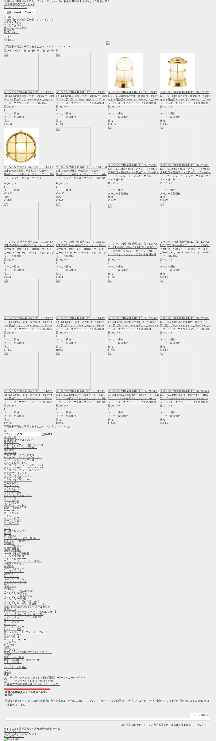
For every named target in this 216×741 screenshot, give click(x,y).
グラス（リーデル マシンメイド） (24, 467)
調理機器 (9, 543)
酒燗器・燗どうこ (14, 563)
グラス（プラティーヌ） (18, 480)
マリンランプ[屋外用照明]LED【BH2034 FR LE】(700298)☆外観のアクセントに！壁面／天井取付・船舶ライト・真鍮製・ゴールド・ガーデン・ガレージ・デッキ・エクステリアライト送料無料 (29, 249)
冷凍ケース (10, 586)
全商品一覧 (10, 437)
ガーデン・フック (14, 626)
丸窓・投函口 (11, 637)
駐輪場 (7, 672)
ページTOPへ (200, 715)
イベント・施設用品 (15, 667)
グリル (7, 528)
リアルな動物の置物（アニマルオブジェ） (28, 652)
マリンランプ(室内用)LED (18, 596)
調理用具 (9, 573)
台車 (6, 675)
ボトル (7, 515)
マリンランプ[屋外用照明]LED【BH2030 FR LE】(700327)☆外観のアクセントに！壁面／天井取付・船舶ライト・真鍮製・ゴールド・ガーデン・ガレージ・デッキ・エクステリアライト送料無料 (185, 172)
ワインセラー (11, 500)
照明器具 (9, 589)
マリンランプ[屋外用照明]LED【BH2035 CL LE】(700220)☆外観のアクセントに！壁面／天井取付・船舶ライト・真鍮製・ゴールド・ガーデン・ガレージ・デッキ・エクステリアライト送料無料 (81, 249)
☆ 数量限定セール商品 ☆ (18, 439)
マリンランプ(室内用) (16, 599)
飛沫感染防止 (11, 442)
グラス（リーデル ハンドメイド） (24, 465)
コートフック (11, 621)
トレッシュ (10, 452)
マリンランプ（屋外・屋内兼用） (23, 601)
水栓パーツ (10, 624)
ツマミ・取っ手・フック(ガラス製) (23, 614)
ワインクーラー (13, 487)
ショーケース (11, 576)
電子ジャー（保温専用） (18, 540)
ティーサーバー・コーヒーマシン (23, 561)
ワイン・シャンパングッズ (19, 460)
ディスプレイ (11, 490)
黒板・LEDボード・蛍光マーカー (23, 659)
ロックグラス (11, 513)
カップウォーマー (14, 571)
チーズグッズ (11, 523)
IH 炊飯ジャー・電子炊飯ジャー (22, 538)
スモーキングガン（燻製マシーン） (24, 444)
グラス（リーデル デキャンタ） (23, 470)
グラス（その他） (14, 477)
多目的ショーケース (15, 583)
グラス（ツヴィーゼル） (18, 475)
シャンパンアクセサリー (18, 495)
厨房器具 (9, 566)
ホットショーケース (15, 581)
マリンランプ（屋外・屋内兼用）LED (25, 604)
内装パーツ (10, 609)
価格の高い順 (50, 50)
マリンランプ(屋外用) (16, 594)
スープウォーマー (14, 568)
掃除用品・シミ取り (15, 505)
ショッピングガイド (15, 7)
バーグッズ (10, 497)
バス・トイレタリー (15, 639)
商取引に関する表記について (20, 733)
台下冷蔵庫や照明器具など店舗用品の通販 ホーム (32, 728)
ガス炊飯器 (10, 535)
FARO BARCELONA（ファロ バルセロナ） (28, 606)
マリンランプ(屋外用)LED (18, 591)
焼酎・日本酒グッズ (15, 508)
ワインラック (11, 485)
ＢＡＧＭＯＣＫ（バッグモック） (23, 457)
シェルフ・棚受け (14, 629)
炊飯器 (7, 533)
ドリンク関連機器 (14, 556)
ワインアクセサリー (15, 492)
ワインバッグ (11, 503)
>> (68, 46)
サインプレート (13, 634)
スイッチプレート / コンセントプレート (26, 632)
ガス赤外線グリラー (15, 530)
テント (7, 669)
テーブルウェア (13, 520)
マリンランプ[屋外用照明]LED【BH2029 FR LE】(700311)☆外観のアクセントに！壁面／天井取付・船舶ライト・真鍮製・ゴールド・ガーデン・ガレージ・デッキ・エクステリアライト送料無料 (133, 172)
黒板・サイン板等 (14, 657)
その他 (7, 654)
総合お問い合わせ (14, 736)
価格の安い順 (31, 50)
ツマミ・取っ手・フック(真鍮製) (22, 616)
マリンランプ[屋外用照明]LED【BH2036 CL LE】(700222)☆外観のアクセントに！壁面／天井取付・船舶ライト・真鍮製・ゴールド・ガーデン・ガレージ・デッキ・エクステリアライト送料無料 (185, 249)
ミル (6, 525)
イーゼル (9, 664)
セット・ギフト (13, 518)
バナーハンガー (13, 662)
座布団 (7, 647)
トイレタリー (11, 642)
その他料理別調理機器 (16, 553)
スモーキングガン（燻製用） (20, 447)
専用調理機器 (11, 548)
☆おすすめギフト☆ (15, 462)
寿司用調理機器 (13, 551)
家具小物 (9, 644)
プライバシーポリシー (16, 731)
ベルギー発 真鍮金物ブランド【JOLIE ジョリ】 (30, 611)
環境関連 (9, 449)
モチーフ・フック (14, 619)
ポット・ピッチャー (15, 558)
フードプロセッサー (15, 546)
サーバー (9, 510)
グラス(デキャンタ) (15, 472)
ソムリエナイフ (13, 482)
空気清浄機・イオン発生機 (19, 454)
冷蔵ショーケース (14, 578)
